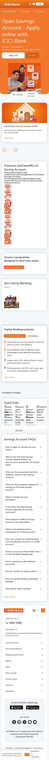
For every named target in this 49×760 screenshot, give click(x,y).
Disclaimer (38, 748)
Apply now (13, 55)
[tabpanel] (24, 349)
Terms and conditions (23, 748)
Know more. (18, 755)
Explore (7, 287)
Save (34, 55)
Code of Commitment (31, 751)
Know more (36, 49)
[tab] (17, 94)
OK (27, 755)
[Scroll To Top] (43, 610)
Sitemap (9, 748)
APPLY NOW (9, 377)
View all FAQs (10, 597)
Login (40, 4)
